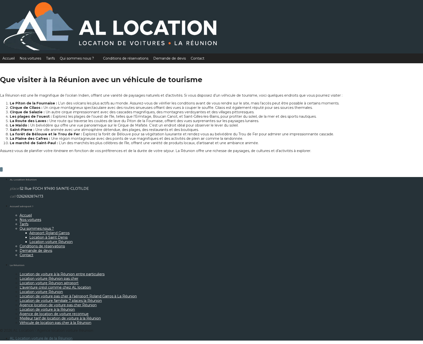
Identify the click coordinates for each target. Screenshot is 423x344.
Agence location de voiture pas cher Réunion (58, 305)
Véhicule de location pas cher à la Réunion (55, 322)
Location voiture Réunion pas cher (49, 278)
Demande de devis (169, 58)
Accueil (8, 58)
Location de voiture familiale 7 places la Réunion (61, 300)
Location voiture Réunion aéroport (49, 283)
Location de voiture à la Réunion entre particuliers (62, 274)
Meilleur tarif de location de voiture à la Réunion (60, 318)
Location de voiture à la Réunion (47, 309)
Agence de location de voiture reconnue (54, 314)
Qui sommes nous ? (77, 58)
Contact (197, 58)
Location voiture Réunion (51, 242)
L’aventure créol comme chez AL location (55, 287)
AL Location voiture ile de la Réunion (41, 338)
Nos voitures (30, 58)
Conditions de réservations (125, 58)
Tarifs (50, 58)
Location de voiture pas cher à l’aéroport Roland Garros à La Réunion (78, 296)
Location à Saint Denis (48, 237)
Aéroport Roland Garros (49, 233)
